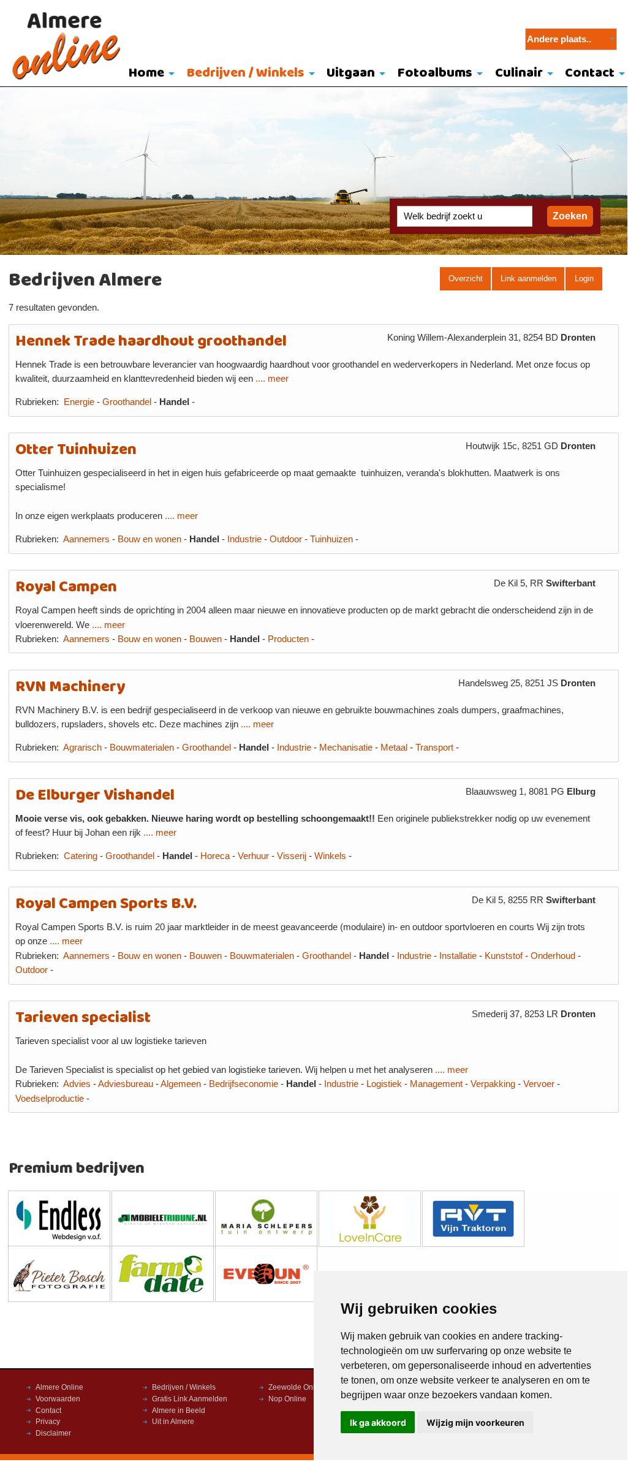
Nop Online (287, 1399)
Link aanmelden (528, 278)
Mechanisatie (346, 747)
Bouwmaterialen (142, 747)
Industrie (244, 539)
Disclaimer (53, 1433)
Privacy (48, 1421)
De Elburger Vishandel (95, 795)
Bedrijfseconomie (243, 1084)
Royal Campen (66, 587)
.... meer (272, 379)
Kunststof (504, 956)
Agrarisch (82, 747)
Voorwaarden (58, 1399)
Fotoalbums (435, 73)
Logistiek (384, 1084)
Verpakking (493, 1084)
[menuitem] (148, 74)
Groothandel (126, 402)
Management (436, 1084)
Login (584, 278)
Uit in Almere (173, 1421)
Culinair (519, 73)
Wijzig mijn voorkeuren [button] (475, 1422)
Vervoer (538, 1084)
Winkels (330, 856)
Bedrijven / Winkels (246, 73)
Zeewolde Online (296, 1387)
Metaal (393, 747)
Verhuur (253, 856)
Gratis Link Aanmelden (189, 1399)
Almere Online (59, 1387)
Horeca (215, 856)
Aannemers (86, 539)
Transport (434, 747)
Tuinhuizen (331, 539)
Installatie (458, 956)
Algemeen (181, 1084)
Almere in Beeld (178, 1410)
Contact (48, 1410)
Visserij (291, 856)
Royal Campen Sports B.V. (106, 904)
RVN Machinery (70, 687)
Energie (79, 402)
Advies (77, 1084)
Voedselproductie (49, 1099)
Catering (80, 856)
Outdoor (286, 539)
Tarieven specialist (83, 1018)
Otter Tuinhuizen (76, 450)
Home (146, 73)
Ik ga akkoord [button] (378, 1422)
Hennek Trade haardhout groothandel (151, 341)
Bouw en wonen (149, 539)
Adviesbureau (125, 1084)
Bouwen (205, 639)
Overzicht (465, 278)
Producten (288, 639)
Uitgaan (351, 73)
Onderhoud (553, 956)
